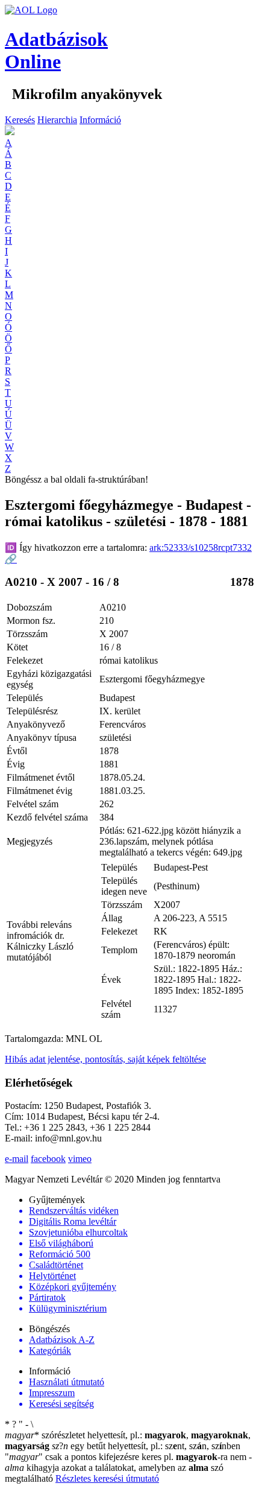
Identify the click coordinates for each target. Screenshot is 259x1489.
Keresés (20, 120)
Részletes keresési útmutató (107, 1478)
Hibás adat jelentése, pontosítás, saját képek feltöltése (105, 1059)
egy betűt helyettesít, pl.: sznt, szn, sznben (146, 1446)
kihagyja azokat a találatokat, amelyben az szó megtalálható (128, 1468)
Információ (100, 120)
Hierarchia (57, 120)
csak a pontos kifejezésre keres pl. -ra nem (127, 1457)
